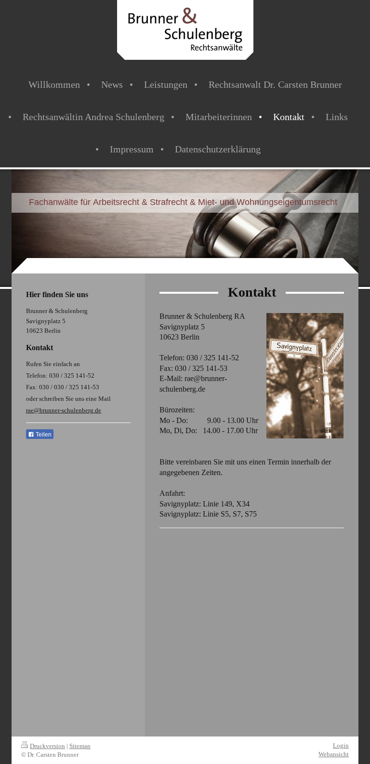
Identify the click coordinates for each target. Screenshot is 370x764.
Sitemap (80, 746)
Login (341, 745)
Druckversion (47, 746)
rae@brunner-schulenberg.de (63, 410)
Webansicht (333, 754)
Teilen (43, 434)
